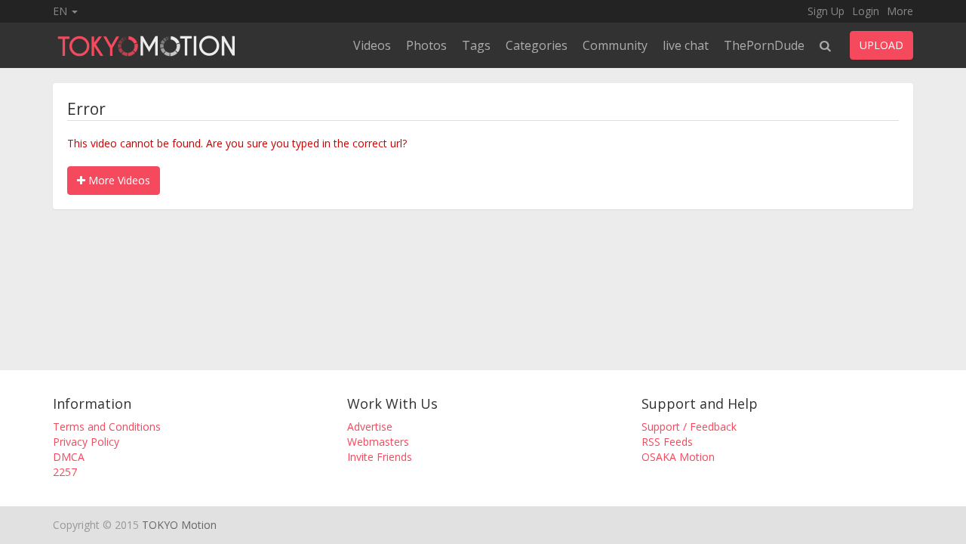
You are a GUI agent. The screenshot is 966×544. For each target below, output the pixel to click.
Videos (372, 45)
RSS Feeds (667, 441)
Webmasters (378, 441)
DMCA (69, 457)
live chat (686, 45)
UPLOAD (881, 45)
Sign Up (826, 11)
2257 (65, 472)
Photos (426, 45)
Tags (476, 45)
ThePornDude (764, 45)
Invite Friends (379, 457)
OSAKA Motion (678, 457)
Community (615, 45)
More (900, 11)
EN (61, 11)
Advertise (369, 426)
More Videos (117, 180)
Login (865, 11)
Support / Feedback (689, 426)
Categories (537, 45)
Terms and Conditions (107, 426)
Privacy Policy (86, 441)
